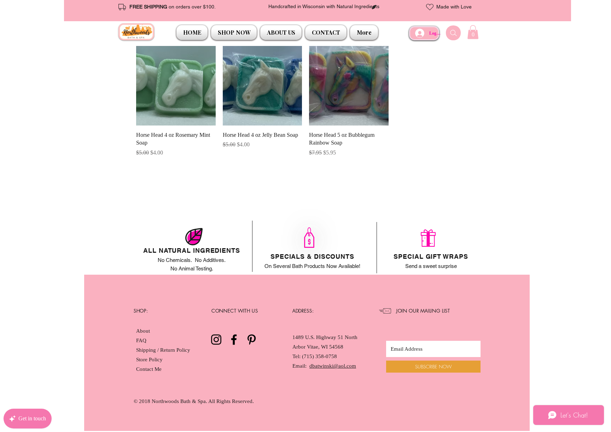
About (143, 331)
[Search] (453, 32)
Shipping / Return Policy (164, 350)
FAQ (141, 340)
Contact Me (149, 369)
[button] (233, 32)
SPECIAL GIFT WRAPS (431, 256)
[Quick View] (176, 85)
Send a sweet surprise (431, 266)
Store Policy (149, 359)
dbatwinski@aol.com (332, 366)
